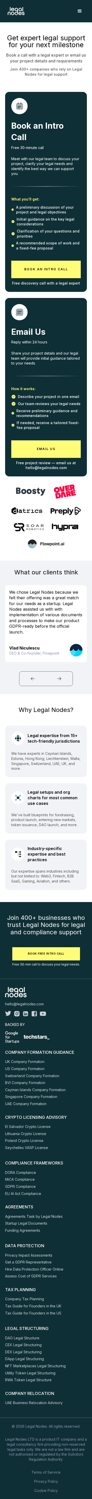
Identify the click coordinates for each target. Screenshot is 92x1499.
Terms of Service (46, 1472)
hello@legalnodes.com (24, 1004)
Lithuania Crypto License (25, 1133)
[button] (80, 11)
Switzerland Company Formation (32, 1076)
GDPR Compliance (20, 1186)
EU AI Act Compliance (23, 1193)
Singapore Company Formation (31, 1096)
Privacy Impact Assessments (28, 1255)
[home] (15, 11)
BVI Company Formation (25, 1082)
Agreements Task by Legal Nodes (34, 1216)
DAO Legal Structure (22, 1338)
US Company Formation (24, 1069)
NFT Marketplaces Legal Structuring (35, 1366)
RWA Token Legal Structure (28, 1380)
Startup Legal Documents (26, 1223)
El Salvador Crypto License (28, 1126)
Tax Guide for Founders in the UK (33, 1306)
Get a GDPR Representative (28, 1262)
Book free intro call (46, 953)
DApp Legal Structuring (24, 1359)
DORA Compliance (20, 1172)
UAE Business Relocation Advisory (34, 1403)
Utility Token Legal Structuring (30, 1373)
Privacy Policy (46, 1481)
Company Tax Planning (24, 1299)
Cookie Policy (46, 1490)
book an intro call (46, 269)
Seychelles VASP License (26, 1147)
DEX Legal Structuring (23, 1352)
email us (46, 449)
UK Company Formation (24, 1061)
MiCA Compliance (20, 1179)
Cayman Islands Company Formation (35, 1090)
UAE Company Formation (26, 1104)
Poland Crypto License (24, 1140)
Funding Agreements (22, 1230)
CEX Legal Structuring (23, 1345)
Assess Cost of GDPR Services (31, 1276)
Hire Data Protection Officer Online (34, 1269)
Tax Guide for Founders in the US (33, 1313)
